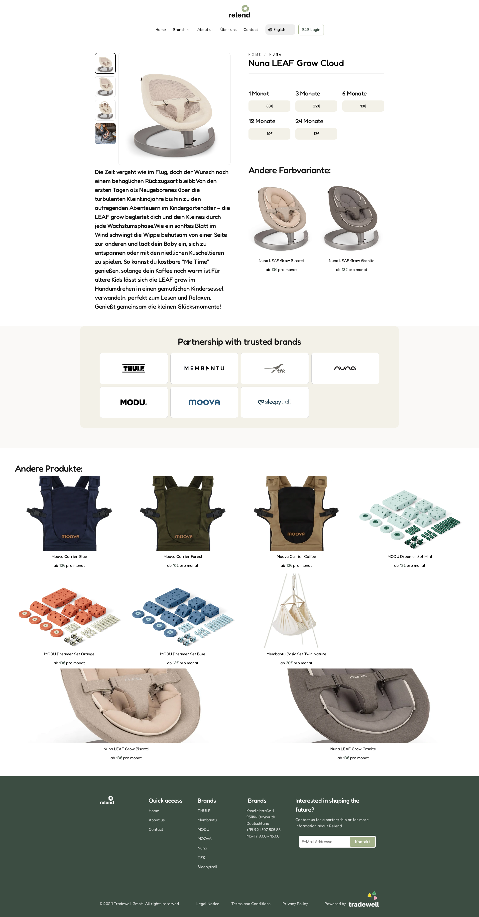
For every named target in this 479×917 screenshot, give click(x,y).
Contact (250, 29)
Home (160, 29)
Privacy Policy (295, 903)
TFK (201, 857)
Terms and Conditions (250, 903)
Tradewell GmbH (128, 903)
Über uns (228, 29)
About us (205, 29)
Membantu (207, 819)
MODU (203, 829)
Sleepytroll (207, 866)
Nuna (202, 847)
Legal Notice (207, 903)
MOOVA (205, 838)
